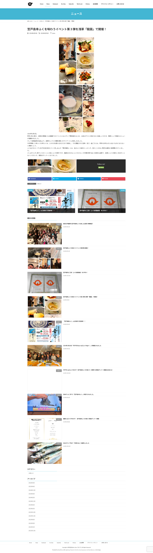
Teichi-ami (66, 542)
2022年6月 (32, 519)
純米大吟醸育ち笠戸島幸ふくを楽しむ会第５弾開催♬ (78, 223)
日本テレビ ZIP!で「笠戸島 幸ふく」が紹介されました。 (78, 394)
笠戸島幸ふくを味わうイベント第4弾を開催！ (76, 248)
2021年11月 (32, 530)
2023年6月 (32, 505)
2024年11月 (32, 490)
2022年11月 (32, 516)
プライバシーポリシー (92, 542)
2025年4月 (32, 486)
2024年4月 (32, 494)
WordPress (60, 549)
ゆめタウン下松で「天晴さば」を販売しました (76, 443)
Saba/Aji (59, 542)
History (74, 542)
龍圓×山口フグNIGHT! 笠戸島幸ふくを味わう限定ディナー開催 (81, 418)
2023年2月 (32, 508)
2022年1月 (32, 527)
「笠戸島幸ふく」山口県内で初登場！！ (74, 321)
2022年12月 (32, 512)
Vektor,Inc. (92, 549)
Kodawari (44, 542)
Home (30, 542)
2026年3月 (32, 482)
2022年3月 (32, 523)
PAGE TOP (147, 534)
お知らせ (39, 183)
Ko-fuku (51, 542)
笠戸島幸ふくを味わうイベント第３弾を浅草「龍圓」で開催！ (80, 297)
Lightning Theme (69, 549)
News (36, 542)
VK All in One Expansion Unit (81, 549)
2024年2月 (32, 497)
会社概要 (82, 542)
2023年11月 (32, 501)
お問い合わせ (104, 542)
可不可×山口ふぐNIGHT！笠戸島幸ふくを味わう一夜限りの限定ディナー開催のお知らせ (87, 370)
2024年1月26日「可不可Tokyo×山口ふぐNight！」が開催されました (82, 345)
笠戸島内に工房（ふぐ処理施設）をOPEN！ (75, 272)
